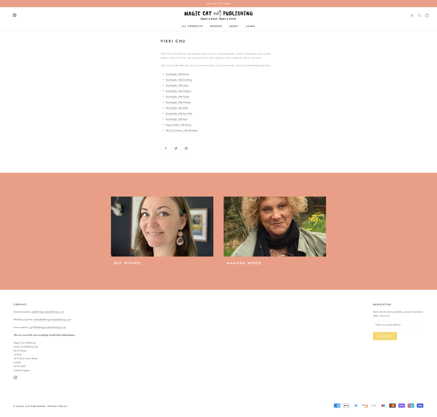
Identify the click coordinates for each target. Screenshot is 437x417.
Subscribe (385, 336)
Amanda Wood (244, 263)
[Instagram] (15, 378)
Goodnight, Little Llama (177, 85)
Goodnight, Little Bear (177, 119)
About (234, 26)
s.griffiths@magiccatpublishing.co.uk (47, 327)
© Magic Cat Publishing (30, 406)
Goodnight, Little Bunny (177, 74)
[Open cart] (427, 15)
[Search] (419, 15)
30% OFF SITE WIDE (218, 3)
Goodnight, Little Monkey (178, 102)
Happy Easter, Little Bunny (178, 124)
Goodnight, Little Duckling (179, 79)
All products (192, 26)
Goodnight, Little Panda (177, 96)
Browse (216, 26)
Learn (250, 26)
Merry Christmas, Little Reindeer (182, 130)
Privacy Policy (58, 406)
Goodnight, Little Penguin (178, 91)
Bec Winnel (128, 263)
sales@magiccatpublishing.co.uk (47, 311)
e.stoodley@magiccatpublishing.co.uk (52, 319)
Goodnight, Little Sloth (177, 108)
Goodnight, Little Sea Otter (179, 113)
